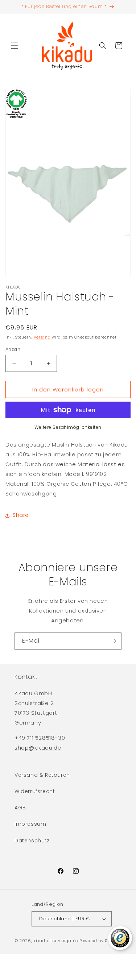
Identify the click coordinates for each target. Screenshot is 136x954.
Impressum (30, 824)
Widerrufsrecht (35, 791)
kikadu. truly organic (55, 940)
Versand (42, 337)
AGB (20, 807)
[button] (14, 46)
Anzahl (13, 349)
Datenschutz (32, 840)
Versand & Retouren (42, 775)
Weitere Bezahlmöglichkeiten (68, 427)
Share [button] (21, 515)
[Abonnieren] (113, 641)
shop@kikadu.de (38, 747)
